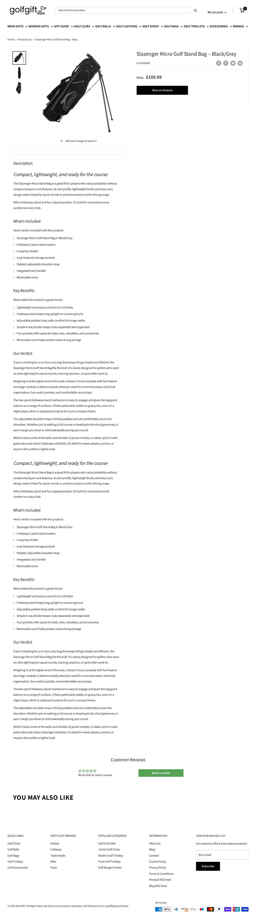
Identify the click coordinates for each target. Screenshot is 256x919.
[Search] (195, 10)
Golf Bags (171, 26)
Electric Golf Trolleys (110, 856)
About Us (155, 843)
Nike (53, 861)
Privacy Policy (157, 867)
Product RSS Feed (160, 880)
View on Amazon (162, 90)
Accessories (219, 26)
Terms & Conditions (161, 874)
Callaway (55, 849)
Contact (154, 856)
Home (10, 39)
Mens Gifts (15, 26)
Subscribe (208, 866)
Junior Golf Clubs (109, 849)
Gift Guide (61, 26)
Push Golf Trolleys (109, 861)
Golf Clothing (126, 26)
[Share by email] (240, 63)
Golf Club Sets (107, 843)
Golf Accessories (17, 867)
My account (216, 12)
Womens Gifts (38, 26)
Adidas (54, 843)
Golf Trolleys (194, 26)
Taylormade (57, 856)
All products (25, 39)
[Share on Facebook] (218, 63)
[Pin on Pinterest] (225, 63)
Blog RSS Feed (158, 886)
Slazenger (143, 63)
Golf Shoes (150, 26)
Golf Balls (103, 26)
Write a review (161, 773)
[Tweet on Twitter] (233, 63)
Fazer (53, 867)
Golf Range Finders (110, 867)
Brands (238, 26)
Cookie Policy (157, 861)
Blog (152, 849)
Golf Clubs (82, 26)
